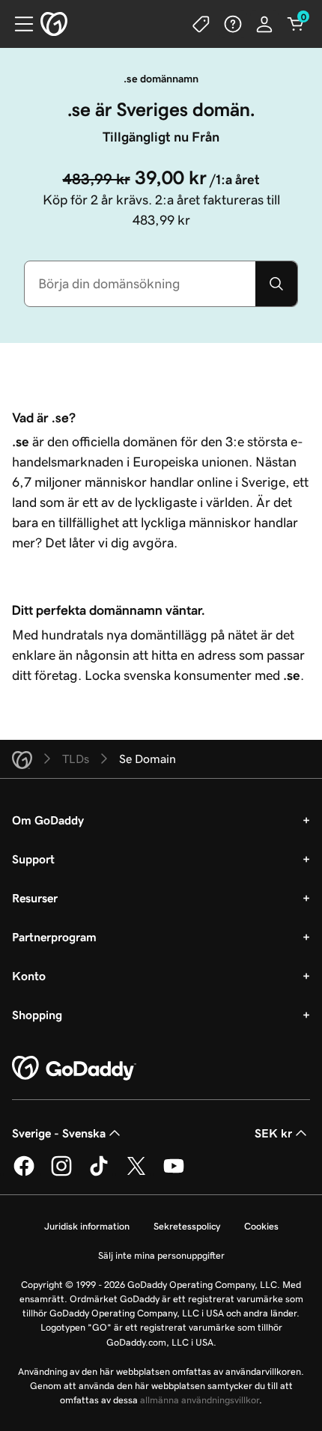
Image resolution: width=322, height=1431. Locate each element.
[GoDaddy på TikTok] (99, 1173)
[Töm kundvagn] (295, 23)
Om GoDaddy (48, 820)
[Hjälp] (233, 24)
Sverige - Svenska (59, 1133)
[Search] (276, 283)
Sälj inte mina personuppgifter (161, 1255)
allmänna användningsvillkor (199, 1400)
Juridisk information (87, 1226)
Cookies (261, 1226)
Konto (29, 976)
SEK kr (273, 1133)
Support (33, 859)
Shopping (37, 1015)
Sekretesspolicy (187, 1226)
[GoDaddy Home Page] (74, 1068)
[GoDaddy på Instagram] (61, 1173)
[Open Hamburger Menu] (18, 24)
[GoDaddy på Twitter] (136, 1173)
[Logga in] (264, 24)
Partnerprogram (54, 937)
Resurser (35, 898)
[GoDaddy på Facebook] (24, 1173)
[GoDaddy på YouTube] (174, 1173)
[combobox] (140, 284)
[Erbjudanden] (201, 24)
